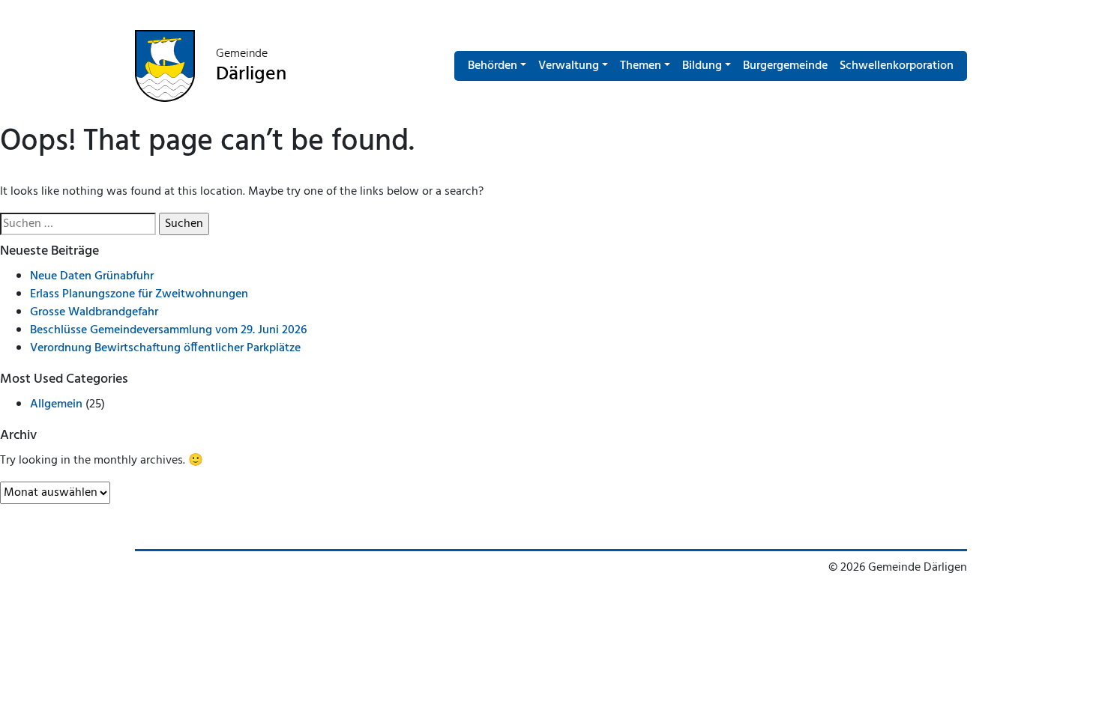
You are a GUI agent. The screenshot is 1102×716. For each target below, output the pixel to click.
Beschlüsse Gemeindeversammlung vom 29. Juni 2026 (168, 330)
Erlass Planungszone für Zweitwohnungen (139, 294)
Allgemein (56, 404)
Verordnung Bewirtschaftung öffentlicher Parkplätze (165, 348)
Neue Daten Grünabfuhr (92, 276)
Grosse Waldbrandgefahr (94, 312)
